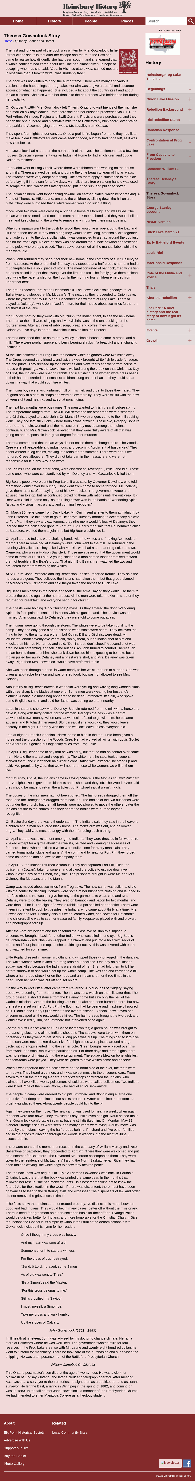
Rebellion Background (169, 109)
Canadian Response (162, 130)
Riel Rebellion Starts (168, 119)
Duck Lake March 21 (162, 232)
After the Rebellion (169, 297)
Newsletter (171, 1462)
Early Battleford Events (165, 242)
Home (18, 21)
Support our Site (16, 1448)
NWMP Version (158, 222)
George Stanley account (159, 210)
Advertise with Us (17, 1440)
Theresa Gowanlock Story (162, 195)
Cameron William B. (162, 169)
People (91, 21)
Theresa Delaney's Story (161, 181)
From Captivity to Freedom (168, 156)
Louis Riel (154, 253)
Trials (150, 287)
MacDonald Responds (164, 263)
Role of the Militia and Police (169, 275)
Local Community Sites (69, 1432)
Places (127, 21)
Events (169, 329)
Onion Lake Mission (169, 98)
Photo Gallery (14, 1464)
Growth (169, 340)
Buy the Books (15, 1456)
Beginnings (168, 88)
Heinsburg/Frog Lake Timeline (163, 77)
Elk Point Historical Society (24, 1432)
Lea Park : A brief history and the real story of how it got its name (163, 314)
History (54, 21)
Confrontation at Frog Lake (168, 142)
